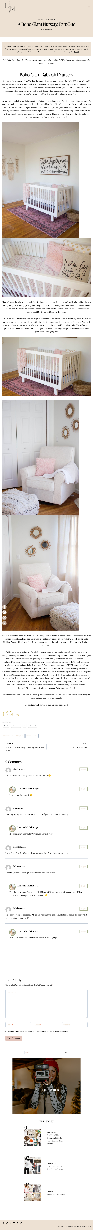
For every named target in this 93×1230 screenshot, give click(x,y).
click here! (63, 705)
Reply (83, 769)
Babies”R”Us (58, 60)
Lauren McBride (25, 788)
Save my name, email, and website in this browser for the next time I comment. (38, 1032)
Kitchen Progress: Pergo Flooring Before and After (24, 747)
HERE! (76, 52)
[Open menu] (88, 7)
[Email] (17, 1222)
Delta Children (31, 736)
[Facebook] (10, 1222)
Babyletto (19, 736)
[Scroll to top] (87, 1220)
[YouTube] (13, 1222)
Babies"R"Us (8, 736)
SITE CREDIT (86, 1226)
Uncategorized (46, 19)
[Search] (66, 1052)
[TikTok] (7, 1222)
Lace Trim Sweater (79, 745)
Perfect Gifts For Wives (56, 1194)
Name (9, 1025)
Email (38, 1025)
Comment (11, 992)
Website (66, 1025)
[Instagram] (3, 1222)
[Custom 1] (20, 1222)
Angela (16, 769)
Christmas (51, 1132)
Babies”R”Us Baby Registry (16, 662)
